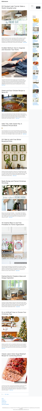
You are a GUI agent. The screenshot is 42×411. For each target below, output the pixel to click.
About (3, 398)
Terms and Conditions (5, 404)
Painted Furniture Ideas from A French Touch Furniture (35, 59)
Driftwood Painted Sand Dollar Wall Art (36, 33)
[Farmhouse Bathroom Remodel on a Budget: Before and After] (36, 45)
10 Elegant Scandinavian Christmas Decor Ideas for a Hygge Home (36, 86)
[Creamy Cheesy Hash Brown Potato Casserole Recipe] (36, 21)
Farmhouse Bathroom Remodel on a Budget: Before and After (35, 50)
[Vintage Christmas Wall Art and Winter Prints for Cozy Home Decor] (36, 72)
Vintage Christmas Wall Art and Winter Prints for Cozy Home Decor (35, 77)
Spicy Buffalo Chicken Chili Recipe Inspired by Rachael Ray (35, 68)
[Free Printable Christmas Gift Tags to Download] (36, 100)
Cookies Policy (4, 401)
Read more (25, 42)
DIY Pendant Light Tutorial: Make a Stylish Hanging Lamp (13, 7)
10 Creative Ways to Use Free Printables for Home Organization (13, 223)
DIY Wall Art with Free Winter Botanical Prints (11, 140)
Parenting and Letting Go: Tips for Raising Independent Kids (36, 95)
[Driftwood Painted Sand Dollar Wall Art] (36, 29)
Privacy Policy (4, 402)
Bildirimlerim (5, 1)
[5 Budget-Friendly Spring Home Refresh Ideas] (36, 37)
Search (32, 5)
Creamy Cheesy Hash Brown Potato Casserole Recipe (35, 25)
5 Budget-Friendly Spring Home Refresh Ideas (35, 41)
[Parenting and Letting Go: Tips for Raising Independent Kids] (36, 91)
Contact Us (3, 400)
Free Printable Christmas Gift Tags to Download (36, 103)
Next (8, 394)
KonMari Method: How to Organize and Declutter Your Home (13, 49)
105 (5, 394)
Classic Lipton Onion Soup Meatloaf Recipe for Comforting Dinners (14, 355)
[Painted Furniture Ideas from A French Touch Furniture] (36, 55)
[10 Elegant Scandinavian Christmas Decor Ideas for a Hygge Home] (36, 82)
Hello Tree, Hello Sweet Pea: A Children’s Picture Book (12, 124)
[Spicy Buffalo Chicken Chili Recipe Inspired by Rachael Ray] (36, 64)
